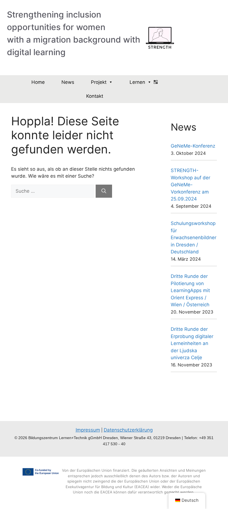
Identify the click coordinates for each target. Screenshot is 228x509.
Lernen (137, 82)
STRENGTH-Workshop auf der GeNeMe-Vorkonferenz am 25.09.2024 (190, 185)
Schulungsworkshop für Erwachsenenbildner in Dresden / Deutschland (193, 237)
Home (38, 82)
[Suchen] (104, 191)
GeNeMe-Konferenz (193, 146)
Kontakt (94, 96)
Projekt (98, 82)
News (67, 82)
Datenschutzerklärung (128, 430)
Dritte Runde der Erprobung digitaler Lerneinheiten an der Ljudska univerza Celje (192, 343)
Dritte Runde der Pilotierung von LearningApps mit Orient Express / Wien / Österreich (190, 290)
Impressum (88, 430)
